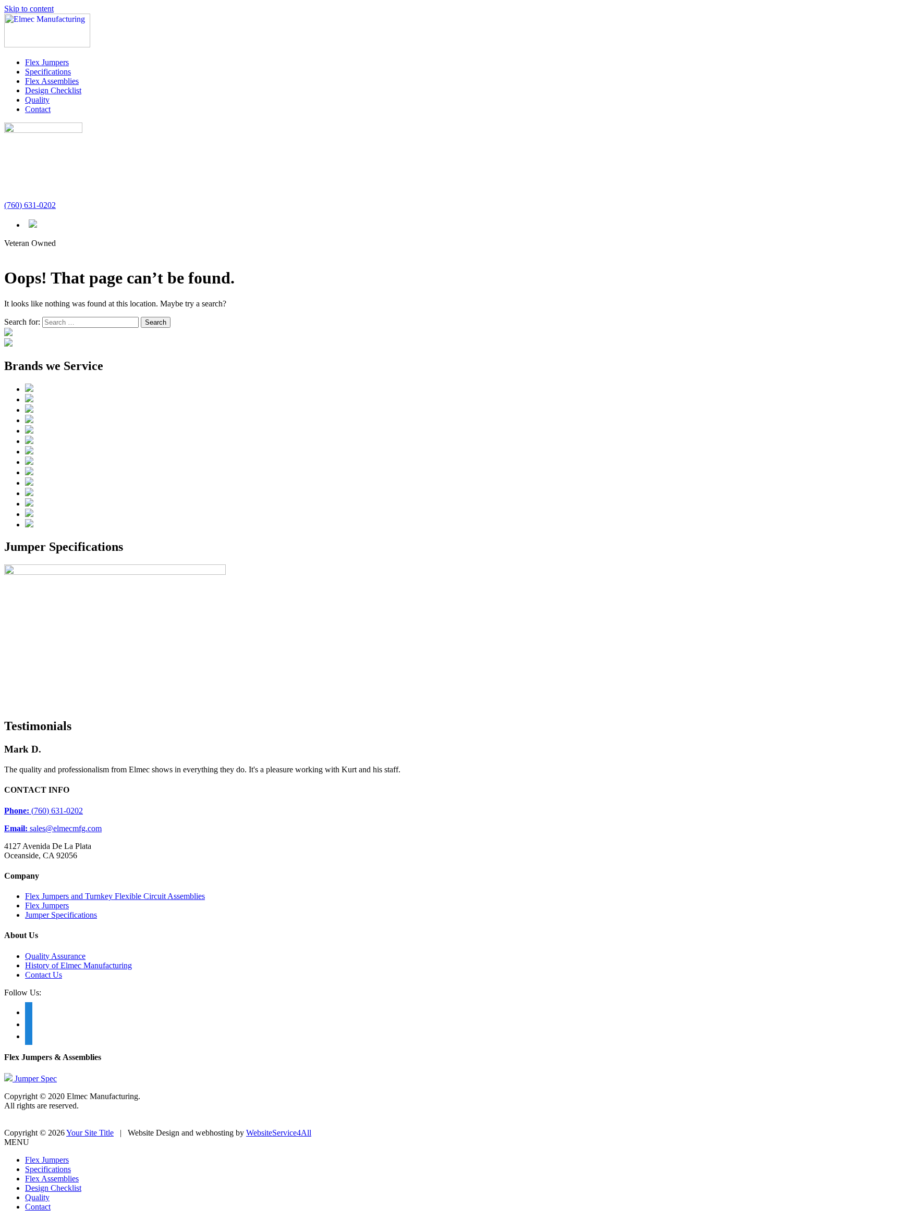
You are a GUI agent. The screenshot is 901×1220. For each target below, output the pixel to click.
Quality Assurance (55, 956)
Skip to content (29, 8)
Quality (37, 99)
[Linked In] (28, 1035)
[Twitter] (28, 1023)
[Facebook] (28, 1011)
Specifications (48, 71)
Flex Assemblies (52, 81)
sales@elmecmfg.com (53, 828)
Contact (38, 109)
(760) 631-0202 (30, 205)
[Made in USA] (33, 224)
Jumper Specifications (61, 914)
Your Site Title (90, 1132)
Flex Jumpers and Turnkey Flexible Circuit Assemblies (115, 896)
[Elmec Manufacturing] (47, 44)
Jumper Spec (36, 1078)
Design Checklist (53, 90)
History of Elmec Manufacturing (78, 965)
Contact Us (43, 974)
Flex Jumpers (47, 62)
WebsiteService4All (278, 1132)
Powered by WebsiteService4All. (58, 1123)
